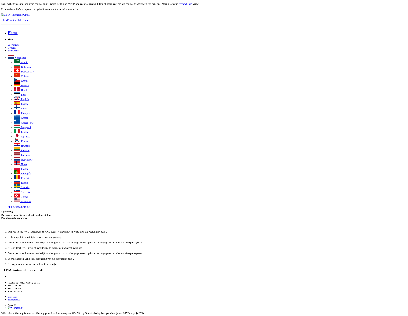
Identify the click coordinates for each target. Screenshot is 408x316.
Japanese (25, 136)
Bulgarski (25, 67)
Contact (11, 47)
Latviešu (25, 155)
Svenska (24, 187)
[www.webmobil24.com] (15, 307)
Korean (24, 141)
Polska (24, 169)
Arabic (24, 62)
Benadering (13, 50)
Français (24, 113)
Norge (23, 164)
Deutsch (24, 85)
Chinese (24, 76)
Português (25, 173)
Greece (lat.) (26, 122)
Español (24, 104)
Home (13, 33)
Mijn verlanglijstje (19, 206)
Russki (24, 182)
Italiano (24, 132)
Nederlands (20, 57)
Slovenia (25, 192)
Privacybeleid (185, 4)
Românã (24, 178)
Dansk (24, 90)
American (25, 201)
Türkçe (24, 196)
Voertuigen (13, 44)
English (24, 99)
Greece (24, 117)
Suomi (24, 108)
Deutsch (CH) (27, 71)
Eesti (23, 94)
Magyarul (25, 127)
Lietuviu (24, 150)
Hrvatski (25, 145)
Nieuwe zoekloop (11, 226)
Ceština (24, 80)
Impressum (12, 297)
